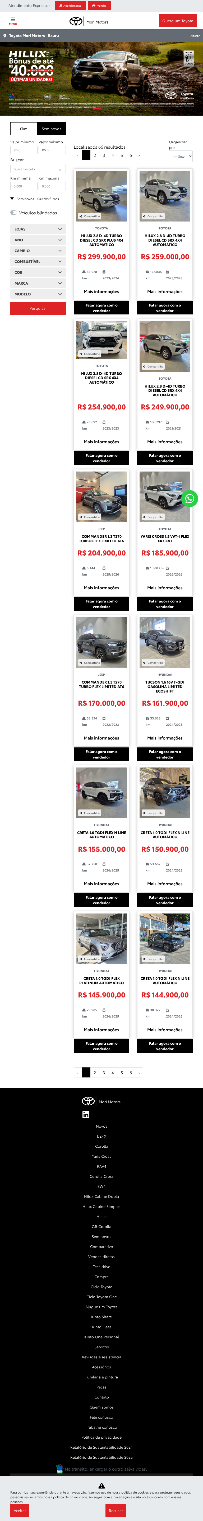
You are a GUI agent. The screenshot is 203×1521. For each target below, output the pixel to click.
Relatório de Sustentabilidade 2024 (101, 1447)
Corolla (101, 1146)
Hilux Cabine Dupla (101, 1196)
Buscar (17, 159)
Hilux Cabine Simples (101, 1206)
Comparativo (101, 1246)
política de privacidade (70, 1497)
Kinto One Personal (101, 1336)
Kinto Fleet (101, 1326)
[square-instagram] (114, 1115)
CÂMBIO (22, 250)
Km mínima (20, 178)
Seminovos (51, 128)
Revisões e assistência (101, 1356)
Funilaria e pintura (101, 1376)
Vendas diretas (101, 1256)
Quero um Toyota (177, 20)
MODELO (23, 293)
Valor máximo (51, 141)
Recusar (116, 1510)
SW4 (101, 1186)
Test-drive (101, 1266)
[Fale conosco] (189, 498)
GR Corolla (101, 1226)
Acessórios (101, 1366)
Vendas (102, 5)
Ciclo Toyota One (101, 1296)
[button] (15, 79)
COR (18, 272)
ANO (19, 239)
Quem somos (102, 1407)
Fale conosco (101, 1417)
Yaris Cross (101, 1156)
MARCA (21, 283)
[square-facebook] (101, 1115)
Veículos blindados (38, 212)
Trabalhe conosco (101, 1427)
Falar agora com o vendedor (102, 307)
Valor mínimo (22, 141)
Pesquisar (38, 308)
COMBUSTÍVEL (27, 261)
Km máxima (49, 178)
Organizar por (178, 144)
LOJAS (20, 229)
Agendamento (72, 5)
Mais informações (101, 291)
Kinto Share (101, 1316)
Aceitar (20, 1510)
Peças (101, 1387)
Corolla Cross (102, 1176)
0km (23, 128)
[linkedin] (88, 1115)
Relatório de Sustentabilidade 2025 (101, 1457)
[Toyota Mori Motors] (89, 21)
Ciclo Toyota (101, 1286)
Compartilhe (92, 216)
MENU (13, 24)
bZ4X (101, 1136)
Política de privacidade (101, 1437)
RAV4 (101, 1166)
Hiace (101, 1216)
